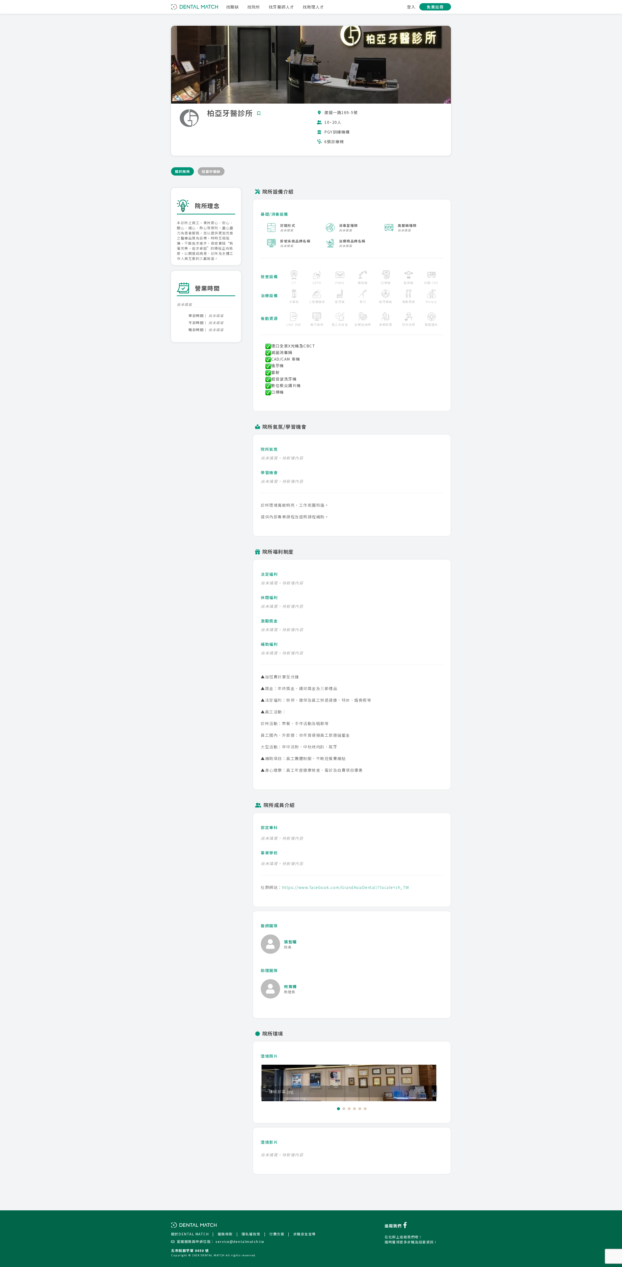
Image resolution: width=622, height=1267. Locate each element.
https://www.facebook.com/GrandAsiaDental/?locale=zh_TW (345, 887)
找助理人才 (313, 7)
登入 (411, 7)
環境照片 (269, 1056)
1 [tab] (338, 1108)
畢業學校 (269, 853)
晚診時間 (196, 329)
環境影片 (269, 1142)
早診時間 (196, 315)
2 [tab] (343, 1108)
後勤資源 (269, 318)
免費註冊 (435, 7)
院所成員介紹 (279, 804)
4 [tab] (354, 1108)
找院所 (253, 7)
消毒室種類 (348, 225)
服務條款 (225, 1234)
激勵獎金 (269, 621)
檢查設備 (269, 276)
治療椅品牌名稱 (352, 241)
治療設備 (269, 295)
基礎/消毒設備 (274, 214)
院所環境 (272, 1033)
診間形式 (287, 225)
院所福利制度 (278, 551)
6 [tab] (365, 1108)
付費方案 (276, 1234)
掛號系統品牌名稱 (295, 241)
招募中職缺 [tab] (211, 171)
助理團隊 (269, 970)
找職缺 (232, 7)
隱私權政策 (251, 1234)
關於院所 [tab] (182, 171)
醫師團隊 (269, 926)
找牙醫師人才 (281, 7)
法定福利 (269, 574)
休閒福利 (269, 597)
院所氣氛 (269, 449)
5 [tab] (359, 1108)
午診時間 (196, 322)
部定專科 (269, 827)
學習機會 (269, 472)
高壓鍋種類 (407, 225)
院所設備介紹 (278, 191)
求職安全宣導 (304, 1234)
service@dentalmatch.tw (240, 1241)
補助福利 (269, 644)
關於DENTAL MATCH (190, 1234)
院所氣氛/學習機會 (284, 426)
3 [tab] (349, 1108)
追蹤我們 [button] (394, 1226)
